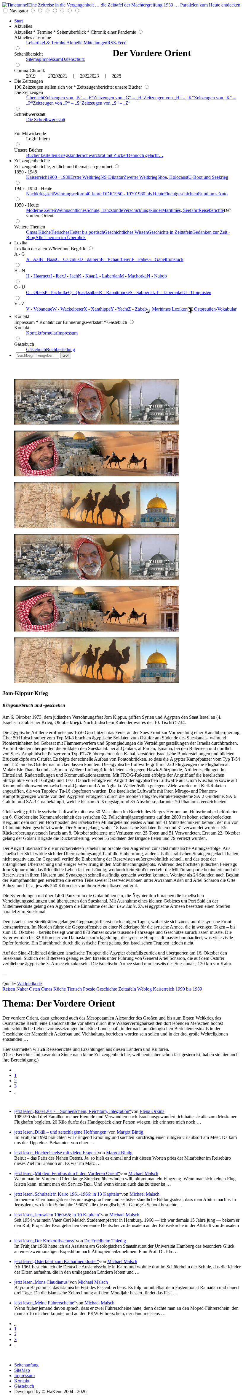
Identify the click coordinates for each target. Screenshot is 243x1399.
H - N (19, 270)
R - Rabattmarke (114, 292)
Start (18, 20)
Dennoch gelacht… (145, 155)
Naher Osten (28, 988)
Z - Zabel (137, 308)
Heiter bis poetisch (86, 232)
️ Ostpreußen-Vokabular (214, 308)
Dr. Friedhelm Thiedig (105, 1240)
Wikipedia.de (29, 983)
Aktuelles (23, 26)
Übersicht (35, 97)
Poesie (89, 988)
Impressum (51, 59)
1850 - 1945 (25, 171)
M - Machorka (133, 275)
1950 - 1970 (124, 193)
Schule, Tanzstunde (105, 210)
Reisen (8, 988)
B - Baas (48, 259)
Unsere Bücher (28, 149)
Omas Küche (38, 232)
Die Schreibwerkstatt (45, 119)
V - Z (19, 303)
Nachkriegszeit (40, 193)
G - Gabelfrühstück (165, 259)
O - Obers (35, 292)
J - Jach (71, 275)
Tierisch (74, 988)
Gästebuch (24, 344)
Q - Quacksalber (83, 292)
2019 (31, 75)
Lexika (20, 242)
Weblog (144, 988)
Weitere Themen (29, 226)
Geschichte (106, 988)
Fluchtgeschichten (181, 193)
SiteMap (22, 1370)
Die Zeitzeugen (28, 81)
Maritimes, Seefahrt (180, 210)
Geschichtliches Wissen (126, 232)
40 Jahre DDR (99, 193)
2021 (62, 75)
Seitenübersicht (28, 53)
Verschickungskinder (142, 210)
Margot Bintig (130, 1132)
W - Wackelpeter (68, 308)
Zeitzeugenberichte (32, 160)
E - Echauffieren (116, 259)
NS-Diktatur (112, 177)
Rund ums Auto (213, 193)
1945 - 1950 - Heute (33, 188)
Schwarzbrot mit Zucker (104, 155)
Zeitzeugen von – (67, 97)
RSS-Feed (117, 42)
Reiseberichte (211, 210)
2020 (53, 75)
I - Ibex (57, 275)
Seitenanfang (26, 1364)
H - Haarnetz (38, 275)
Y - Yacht (119, 308)
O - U (19, 287)
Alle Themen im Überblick (60, 237)
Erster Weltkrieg (85, 177)
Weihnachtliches (71, 210)
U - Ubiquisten (197, 292)
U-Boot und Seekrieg (208, 177)
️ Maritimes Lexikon (169, 308)
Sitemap (33, 59)
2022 (84, 75)
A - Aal (33, 259)
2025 (116, 75)
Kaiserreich (36, 177)
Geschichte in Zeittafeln (170, 232)
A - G (19, 254)
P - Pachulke (56, 292)
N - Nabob (157, 275)
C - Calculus (67, 259)
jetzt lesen (23, 1111)
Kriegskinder (69, 155)
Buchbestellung (60, 349)
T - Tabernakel (169, 292)
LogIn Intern (38, 138)
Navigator (18, 10)
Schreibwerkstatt (29, 114)
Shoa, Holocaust (172, 177)
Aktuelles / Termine (32, 37)
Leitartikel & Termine (46, 42)
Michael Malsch (143, 1173)
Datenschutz (73, 59)
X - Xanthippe (97, 308)
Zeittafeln (127, 988)
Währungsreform (70, 193)
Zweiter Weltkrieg (140, 177)
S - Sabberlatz (143, 292)
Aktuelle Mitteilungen (86, 42)
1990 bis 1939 (188, 988)
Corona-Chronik (29, 70)
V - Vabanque (39, 308)
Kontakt (21, 316)
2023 (94, 75)
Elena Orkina (152, 1111)
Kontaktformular (41, 332)
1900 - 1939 (58, 177)
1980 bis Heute (150, 193)
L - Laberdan (107, 275)
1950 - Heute (26, 204)
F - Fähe (139, 259)
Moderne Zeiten (41, 210)
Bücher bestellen (41, 155)
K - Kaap (86, 275)
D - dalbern (90, 259)
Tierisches (60, 232)
